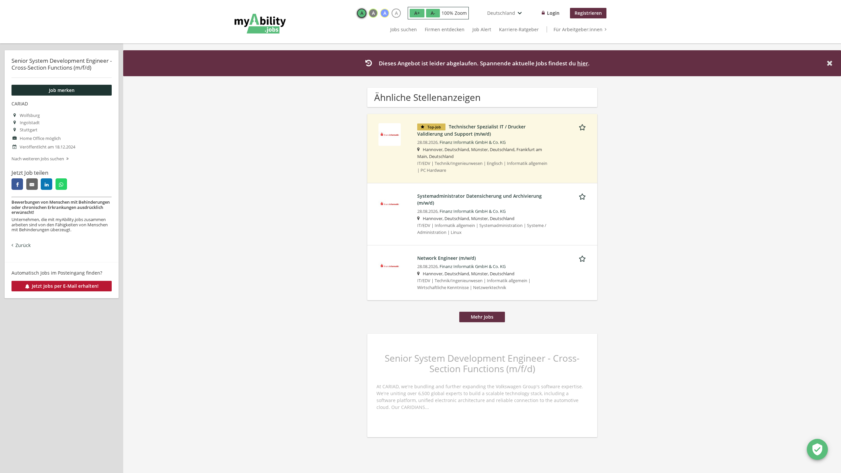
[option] (361, 13)
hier (582, 63)
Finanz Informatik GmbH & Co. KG (473, 142)
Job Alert (481, 29)
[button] (831, 63)
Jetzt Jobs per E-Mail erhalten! (65, 286)
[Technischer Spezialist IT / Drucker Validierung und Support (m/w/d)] (389, 134)
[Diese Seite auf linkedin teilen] (46, 184)
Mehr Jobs (482, 317)
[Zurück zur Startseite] (260, 24)
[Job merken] (583, 126)
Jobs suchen (403, 29)
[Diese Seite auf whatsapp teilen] (61, 184)
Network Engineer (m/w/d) (446, 258)
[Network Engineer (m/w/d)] (389, 265)
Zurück (23, 245)
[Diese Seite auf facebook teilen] (17, 184)
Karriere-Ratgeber (519, 29)
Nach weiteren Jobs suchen (37, 159)
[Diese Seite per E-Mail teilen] (32, 184)
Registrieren (588, 13)
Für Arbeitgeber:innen (578, 29)
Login (553, 13)
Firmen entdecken (445, 29)
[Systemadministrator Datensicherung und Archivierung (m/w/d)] (389, 203)
